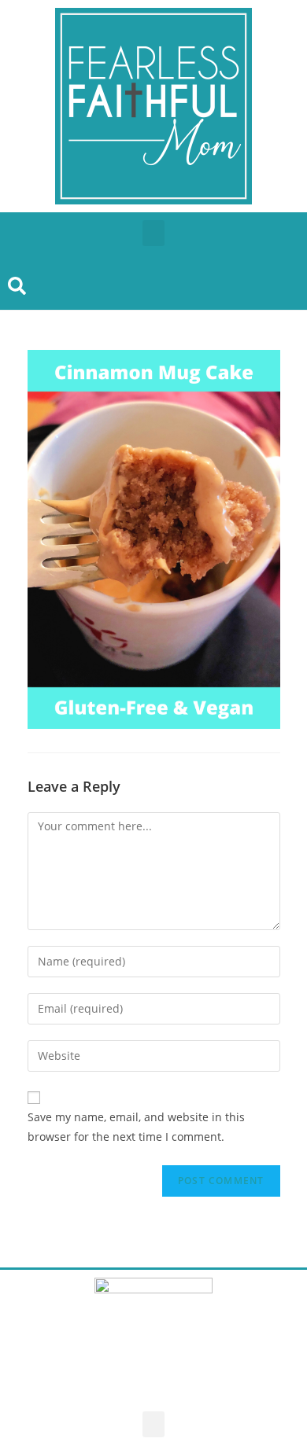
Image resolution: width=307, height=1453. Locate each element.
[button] (153, 233)
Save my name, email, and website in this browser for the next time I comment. (136, 1126)
